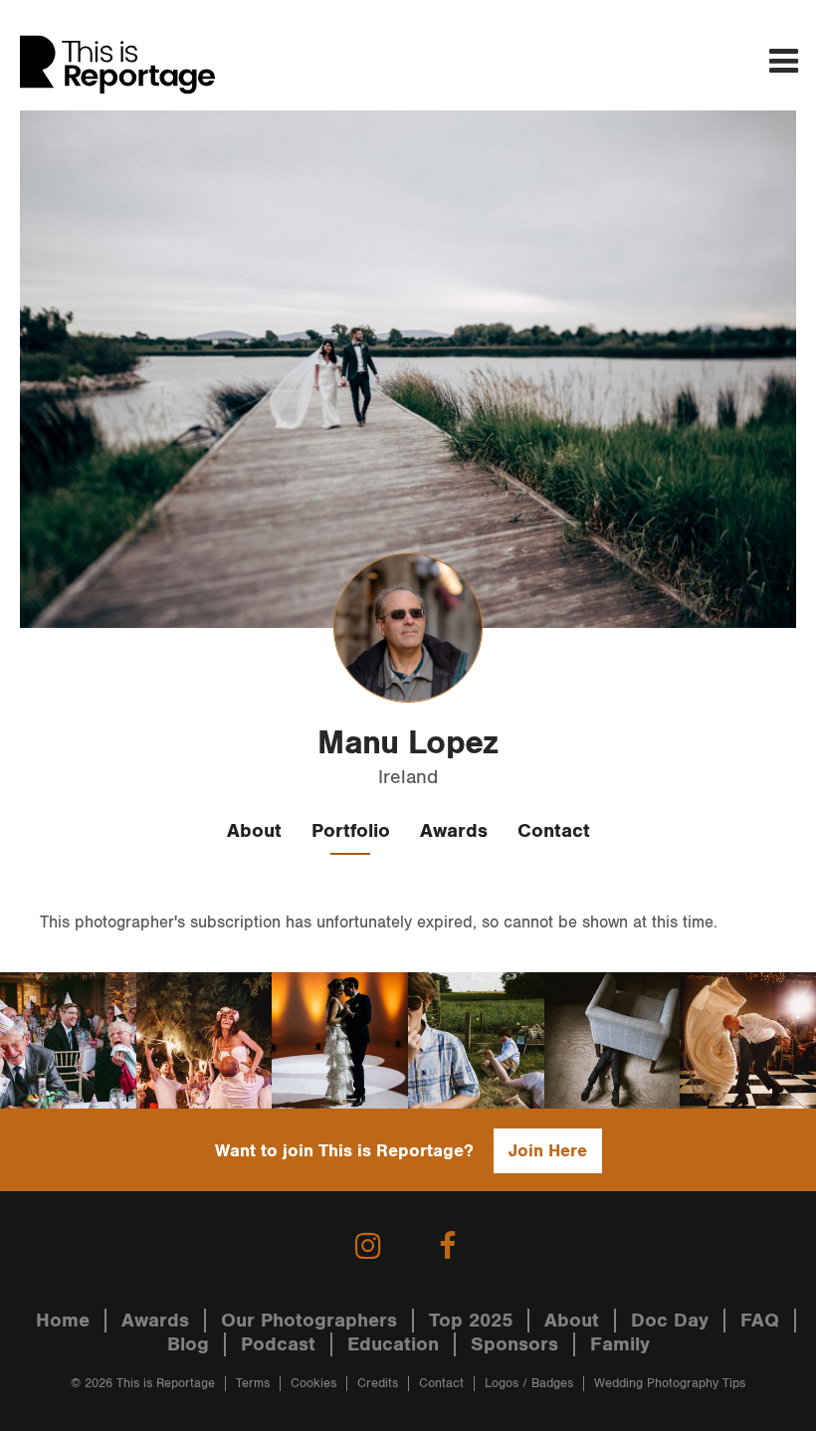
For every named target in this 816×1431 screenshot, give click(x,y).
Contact (553, 831)
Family (620, 1344)
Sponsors (514, 1344)
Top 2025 (470, 1320)
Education (393, 1344)
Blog (188, 1344)
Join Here (548, 1150)
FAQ (759, 1320)
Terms (253, 1383)
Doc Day (670, 1320)
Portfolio (350, 831)
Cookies (313, 1383)
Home (63, 1320)
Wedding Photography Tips (669, 1383)
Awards (454, 831)
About (254, 831)
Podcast (278, 1344)
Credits (377, 1383)
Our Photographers (309, 1320)
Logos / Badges (529, 1383)
